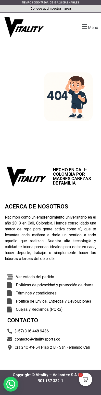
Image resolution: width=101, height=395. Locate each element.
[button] (89, 26)
